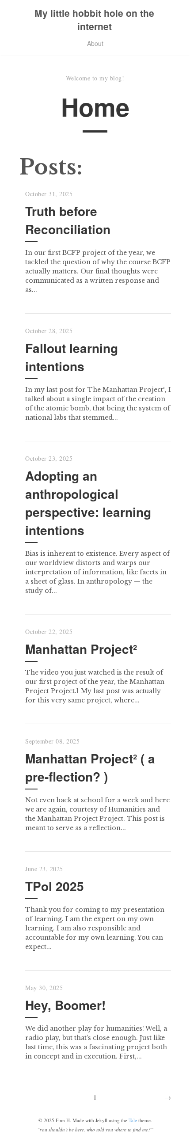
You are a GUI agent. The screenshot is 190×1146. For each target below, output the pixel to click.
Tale (133, 1120)
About (95, 43)
